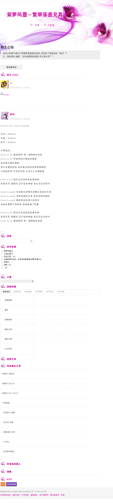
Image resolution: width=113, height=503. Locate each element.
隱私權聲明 (54, 495)
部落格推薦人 (14, 464)
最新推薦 (28, 292)
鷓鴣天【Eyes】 (8, 383)
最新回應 (17, 292)
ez (11, 83)
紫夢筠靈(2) (8, 251)
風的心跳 (8, 329)
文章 (37, 25)
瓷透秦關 (8, 300)
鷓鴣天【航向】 (8, 374)
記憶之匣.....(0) (9, 256)
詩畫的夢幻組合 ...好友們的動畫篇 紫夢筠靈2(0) (22, 259)
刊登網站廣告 (5, 495)
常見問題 (25, 495)
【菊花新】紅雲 (8, 432)
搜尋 (31, 241)
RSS (3, 484)
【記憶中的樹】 (8, 451)
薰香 (6, 310)
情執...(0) (7, 265)
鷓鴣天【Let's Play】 (10, 393)
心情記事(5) (8, 254)
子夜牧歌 (6, 403)
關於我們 (16, 495)
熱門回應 (49, 292)
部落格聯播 (11, 484)
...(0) (5, 267)
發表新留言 (11, 67)
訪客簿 (51, 25)
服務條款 (34, 495)
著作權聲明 (43, 495)
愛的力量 (8, 339)
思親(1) (7, 262)
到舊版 (75, 16)
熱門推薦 (60, 292)
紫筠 (12, 114)
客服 (62, 495)
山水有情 (8, 349)
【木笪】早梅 (7, 422)
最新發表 (6, 292)
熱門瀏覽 (39, 292)
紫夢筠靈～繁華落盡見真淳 (37, 14)
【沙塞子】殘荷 (8, 413)
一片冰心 (6, 442)
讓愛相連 (8, 320)
